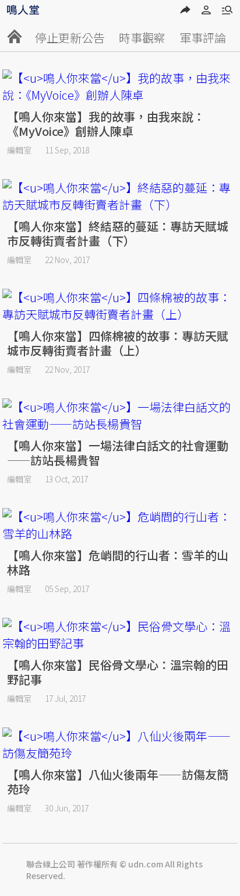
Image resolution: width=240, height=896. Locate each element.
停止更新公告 (70, 37)
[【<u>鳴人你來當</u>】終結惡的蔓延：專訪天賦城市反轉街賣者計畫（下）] (120, 196)
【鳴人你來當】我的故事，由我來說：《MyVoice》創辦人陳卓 (106, 123)
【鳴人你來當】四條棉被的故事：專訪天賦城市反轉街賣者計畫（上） (117, 343)
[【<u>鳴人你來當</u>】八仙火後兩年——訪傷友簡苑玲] (120, 744)
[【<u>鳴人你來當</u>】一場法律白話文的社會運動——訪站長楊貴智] (120, 415)
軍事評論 (202, 37)
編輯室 (19, 150)
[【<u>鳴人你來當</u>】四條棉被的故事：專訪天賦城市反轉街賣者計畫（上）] (120, 306)
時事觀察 (142, 37)
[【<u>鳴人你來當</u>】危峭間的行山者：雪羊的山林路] (120, 525)
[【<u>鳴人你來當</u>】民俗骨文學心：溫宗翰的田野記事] (120, 635)
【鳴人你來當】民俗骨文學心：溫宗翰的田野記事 (117, 672)
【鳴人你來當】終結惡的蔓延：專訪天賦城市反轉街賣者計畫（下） (117, 233)
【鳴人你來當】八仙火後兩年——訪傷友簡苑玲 (117, 781)
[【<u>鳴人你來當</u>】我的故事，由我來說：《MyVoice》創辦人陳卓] (120, 86)
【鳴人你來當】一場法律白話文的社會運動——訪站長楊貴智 (117, 452)
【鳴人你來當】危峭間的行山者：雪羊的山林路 (117, 562)
